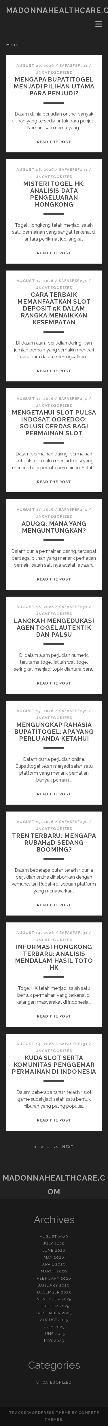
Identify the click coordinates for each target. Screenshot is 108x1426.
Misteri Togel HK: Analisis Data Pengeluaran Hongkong (54, 194)
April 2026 (54, 1264)
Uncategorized (54, 72)
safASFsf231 (73, 65)
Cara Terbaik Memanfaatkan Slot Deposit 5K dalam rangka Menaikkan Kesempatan (53, 308)
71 (56, 1147)
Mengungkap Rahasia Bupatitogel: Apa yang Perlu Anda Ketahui (54, 731)
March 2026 (54, 1271)
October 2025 (54, 1306)
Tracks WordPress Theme (40, 1412)
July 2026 (54, 1243)
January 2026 (54, 1285)
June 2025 (54, 1334)
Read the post (54, 142)
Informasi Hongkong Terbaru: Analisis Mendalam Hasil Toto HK (54, 957)
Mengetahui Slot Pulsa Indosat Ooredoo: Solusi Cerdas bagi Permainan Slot (54, 423)
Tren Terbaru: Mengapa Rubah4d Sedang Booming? (54, 842)
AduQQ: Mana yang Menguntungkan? (54, 527)
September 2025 (54, 1313)
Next (68, 1147)
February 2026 (54, 1278)
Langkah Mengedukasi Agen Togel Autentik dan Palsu (54, 627)
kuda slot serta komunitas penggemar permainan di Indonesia (54, 1064)
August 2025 (54, 1320)
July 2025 (54, 1327)
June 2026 (54, 1250)
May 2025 (54, 1340)
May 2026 (54, 1257)
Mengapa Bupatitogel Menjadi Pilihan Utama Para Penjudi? (54, 86)
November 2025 (54, 1299)
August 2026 (54, 1236)
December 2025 (54, 1292)
